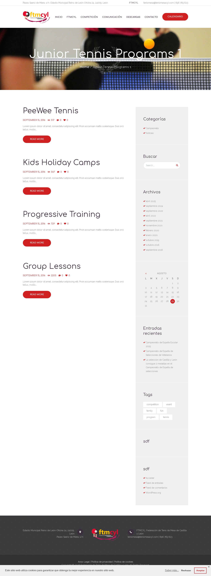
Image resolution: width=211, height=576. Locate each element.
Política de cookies (123, 562)
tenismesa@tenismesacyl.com (158, 3)
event (169, 404)
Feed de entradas (154, 483)
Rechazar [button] (186, 570)
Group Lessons (52, 266)
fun (161, 411)
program (151, 417)
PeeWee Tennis (50, 111)
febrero (152, 230)
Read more (37, 139)
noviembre (154, 225)
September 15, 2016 (34, 120)
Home (84, 66)
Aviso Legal (84, 562)
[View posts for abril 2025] (146, 273)
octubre (152, 240)
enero (152, 235)
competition (153, 404)
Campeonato (152, 128)
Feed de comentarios (156, 488)
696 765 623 (181, 3)
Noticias (150, 133)
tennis (166, 417)
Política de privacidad (102, 562)
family (150, 411)
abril (151, 201)
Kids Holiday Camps (61, 163)
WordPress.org (153, 492)
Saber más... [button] (172, 570)
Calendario (175, 16)
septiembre (154, 206)
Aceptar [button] (200, 570)
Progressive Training (61, 214)
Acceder (150, 478)
